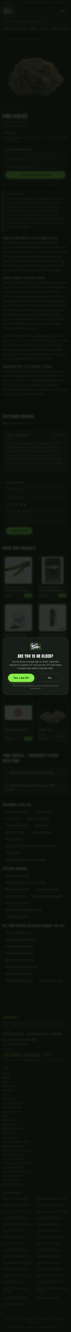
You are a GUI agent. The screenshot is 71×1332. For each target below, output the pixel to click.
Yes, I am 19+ (21, 678)
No (50, 678)
